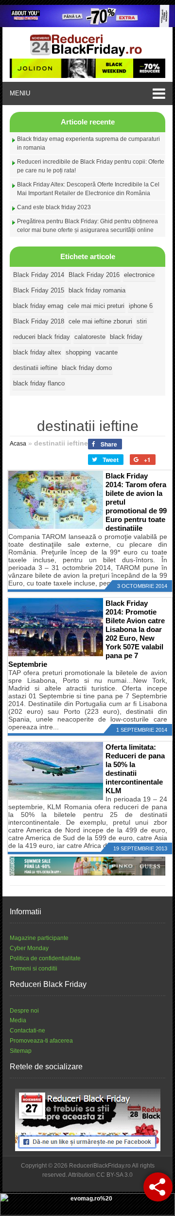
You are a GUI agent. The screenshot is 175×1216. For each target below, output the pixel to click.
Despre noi (24, 1010)
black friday (126, 336)
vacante (106, 352)
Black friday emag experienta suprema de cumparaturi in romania (88, 143)
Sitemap (21, 1050)
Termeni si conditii (33, 968)
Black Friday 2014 (38, 274)
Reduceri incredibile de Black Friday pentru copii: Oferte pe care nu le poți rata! (90, 166)
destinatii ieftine (35, 367)
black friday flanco (39, 383)
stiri (142, 321)
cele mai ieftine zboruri (100, 321)
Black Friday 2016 (94, 274)
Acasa (18, 443)
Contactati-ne (27, 1030)
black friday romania (97, 290)
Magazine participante (39, 938)
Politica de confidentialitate (45, 958)
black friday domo (87, 367)
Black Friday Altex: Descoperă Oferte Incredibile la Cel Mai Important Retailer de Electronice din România (88, 189)
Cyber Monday (29, 948)
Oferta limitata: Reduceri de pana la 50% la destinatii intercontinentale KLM (135, 769)
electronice (139, 274)
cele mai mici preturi (96, 305)
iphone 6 (141, 305)
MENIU (20, 93)
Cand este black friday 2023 (54, 207)
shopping (78, 352)
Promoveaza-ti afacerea (41, 1040)
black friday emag (38, 305)
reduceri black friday (41, 336)
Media (18, 1020)
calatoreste (89, 336)
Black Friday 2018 (38, 321)
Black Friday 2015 (38, 290)
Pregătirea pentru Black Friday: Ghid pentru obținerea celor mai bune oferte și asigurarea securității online (87, 225)
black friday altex (37, 352)
